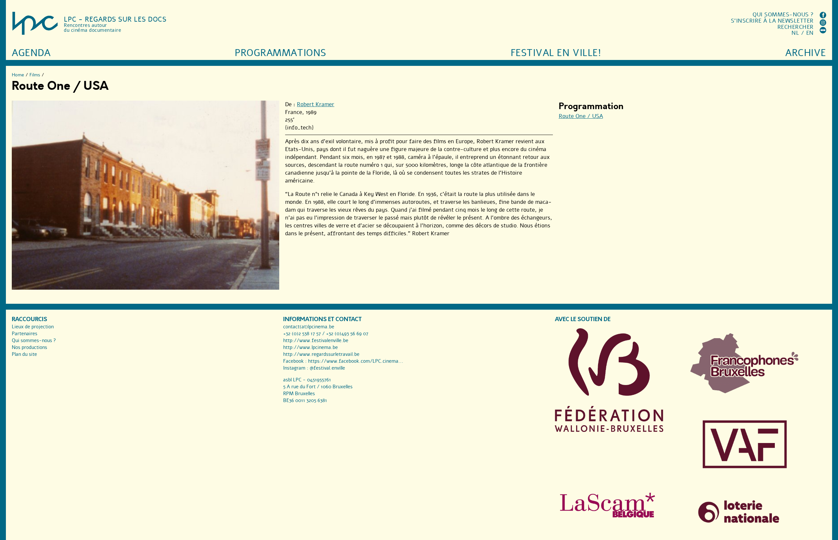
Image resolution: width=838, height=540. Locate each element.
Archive (805, 53)
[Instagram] (823, 24)
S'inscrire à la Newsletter (772, 21)
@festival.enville (327, 368)
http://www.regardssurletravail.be (321, 354)
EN (810, 33)
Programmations (280, 53)
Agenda (31, 53)
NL (795, 33)
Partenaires (24, 333)
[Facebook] (823, 16)
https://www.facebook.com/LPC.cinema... (355, 361)
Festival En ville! (556, 53)
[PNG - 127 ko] (744, 391)
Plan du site (24, 354)
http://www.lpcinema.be (310, 347)
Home (18, 75)
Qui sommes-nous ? (783, 14)
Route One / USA (581, 116)
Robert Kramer (315, 104)
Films (34, 75)
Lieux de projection (33, 326)
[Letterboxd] (823, 31)
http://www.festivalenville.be (315, 340)
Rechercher (795, 27)
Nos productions (29, 347)
